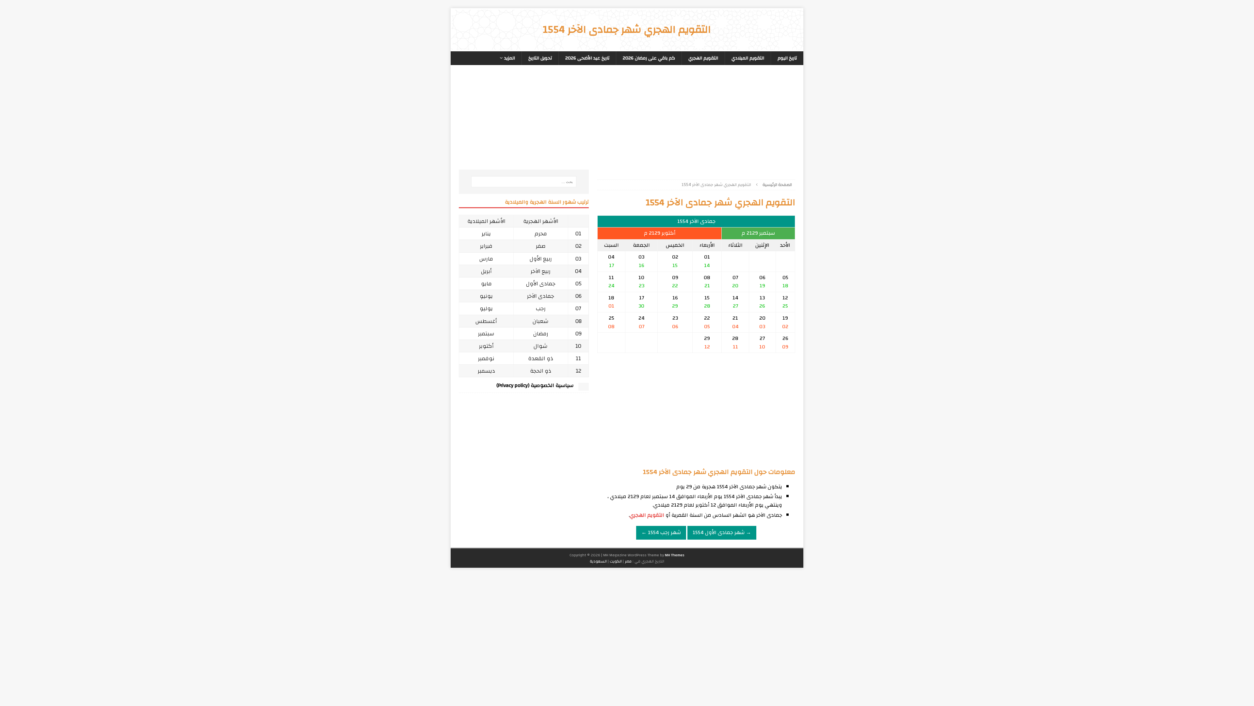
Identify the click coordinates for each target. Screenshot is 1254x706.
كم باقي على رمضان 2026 (649, 58)
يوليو (486, 308)
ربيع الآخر (541, 271)
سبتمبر (486, 333)
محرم (541, 233)
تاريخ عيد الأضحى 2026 (587, 58)
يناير (486, 233)
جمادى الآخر (540, 296)
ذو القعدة (540, 358)
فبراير (486, 246)
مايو (486, 283)
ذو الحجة (540, 371)
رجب (541, 308)
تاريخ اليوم (787, 58)
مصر (628, 561)
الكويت (616, 561)
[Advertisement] (696, 124)
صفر (541, 246)
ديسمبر (486, 371)
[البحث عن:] (523, 181)
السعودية (598, 561)
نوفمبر (486, 358)
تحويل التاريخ (540, 58)
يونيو (486, 296)
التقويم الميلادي (748, 58)
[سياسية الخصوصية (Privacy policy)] (583, 387)
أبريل (486, 271)
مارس (486, 259)
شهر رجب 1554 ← (661, 532)
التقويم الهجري (703, 58)
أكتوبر (486, 346)
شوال (541, 346)
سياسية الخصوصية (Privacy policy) (534, 385)
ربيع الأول (541, 259)
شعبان (541, 321)
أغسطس (486, 321)
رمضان (540, 333)
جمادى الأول (540, 283)
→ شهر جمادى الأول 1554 (722, 532)
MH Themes (674, 555)
